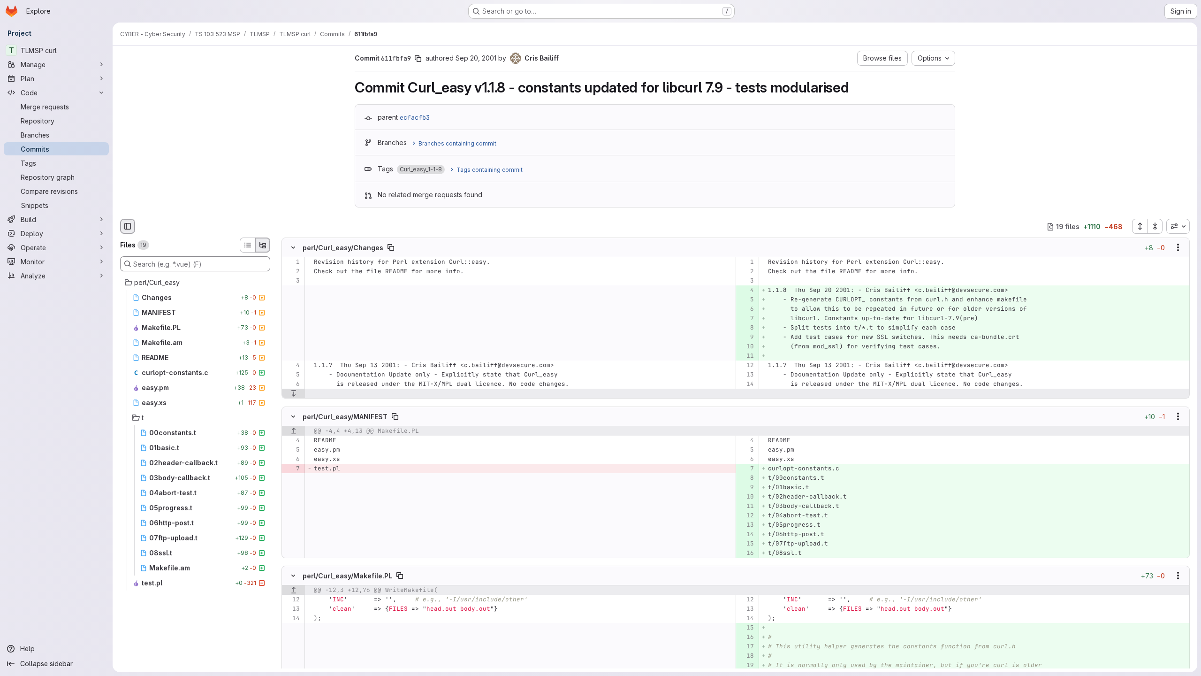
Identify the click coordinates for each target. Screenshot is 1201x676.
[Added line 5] (746, 300)
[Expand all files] (1139, 226)
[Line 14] (746, 384)
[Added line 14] (746, 534)
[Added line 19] (746, 665)
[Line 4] (292, 365)
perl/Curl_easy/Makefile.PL (347, 575)
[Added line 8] (746, 328)
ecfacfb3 (415, 117)
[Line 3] (292, 281)
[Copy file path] (390, 248)
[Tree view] (262, 245)
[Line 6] (292, 384)
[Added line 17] (746, 646)
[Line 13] (746, 375)
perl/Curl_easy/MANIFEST (345, 416)
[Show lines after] (293, 394)
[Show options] (1178, 248)
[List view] (247, 245)
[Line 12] (746, 365)
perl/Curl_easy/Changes (343, 248)
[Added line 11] (746, 356)
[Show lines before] (293, 431)
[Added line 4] (746, 290)
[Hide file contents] (293, 248)
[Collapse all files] (1155, 226)
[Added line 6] (746, 309)
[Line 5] (292, 375)
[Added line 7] (746, 318)
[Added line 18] (746, 656)
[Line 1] (292, 262)
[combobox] (1178, 226)
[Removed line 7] (292, 468)
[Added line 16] (746, 553)
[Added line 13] (746, 525)
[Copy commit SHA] (418, 58)
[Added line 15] (746, 543)
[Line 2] (292, 272)
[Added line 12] (746, 515)
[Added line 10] (746, 347)
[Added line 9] (746, 337)
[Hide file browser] (127, 226)
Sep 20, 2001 (476, 58)
